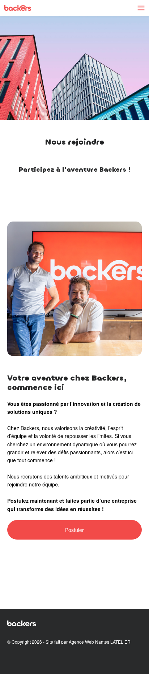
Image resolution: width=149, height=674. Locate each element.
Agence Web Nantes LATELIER (100, 642)
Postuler (74, 529)
